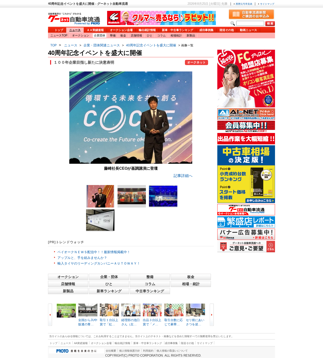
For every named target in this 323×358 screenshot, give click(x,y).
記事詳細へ (183, 176)
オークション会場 (121, 30)
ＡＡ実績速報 (95, 30)
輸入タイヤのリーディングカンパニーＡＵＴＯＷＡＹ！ (98, 263)
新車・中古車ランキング (177, 30)
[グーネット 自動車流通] (74, 24)
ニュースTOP (58, 35)
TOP (53, 45)
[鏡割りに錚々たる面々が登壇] (132, 196)
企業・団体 (109, 277)
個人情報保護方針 (129, 350)
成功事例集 (206, 30)
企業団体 (99, 35)
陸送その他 (227, 30)
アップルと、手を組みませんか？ (82, 258)
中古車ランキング (150, 291)
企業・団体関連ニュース (101, 45)
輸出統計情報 (147, 30)
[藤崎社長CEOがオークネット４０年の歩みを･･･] (163, 196)
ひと (150, 35)
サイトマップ (266, 4)
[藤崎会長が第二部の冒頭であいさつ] (100, 196)
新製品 (191, 35)
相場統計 (176, 35)
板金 (123, 35)
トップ (59, 30)
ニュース (75, 30)
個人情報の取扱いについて (172, 350)
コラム (161, 35)
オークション (80, 35)
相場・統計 (191, 284)
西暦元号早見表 (244, 4)
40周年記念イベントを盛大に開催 (151, 45)
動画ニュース (248, 30)
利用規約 (148, 350)
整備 (113, 35)
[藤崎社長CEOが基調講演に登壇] (130, 162)
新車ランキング (109, 291)
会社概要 (111, 350)
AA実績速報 (81, 343)
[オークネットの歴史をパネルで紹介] (100, 220)
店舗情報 (136, 35)
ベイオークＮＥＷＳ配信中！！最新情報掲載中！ (93, 252)
